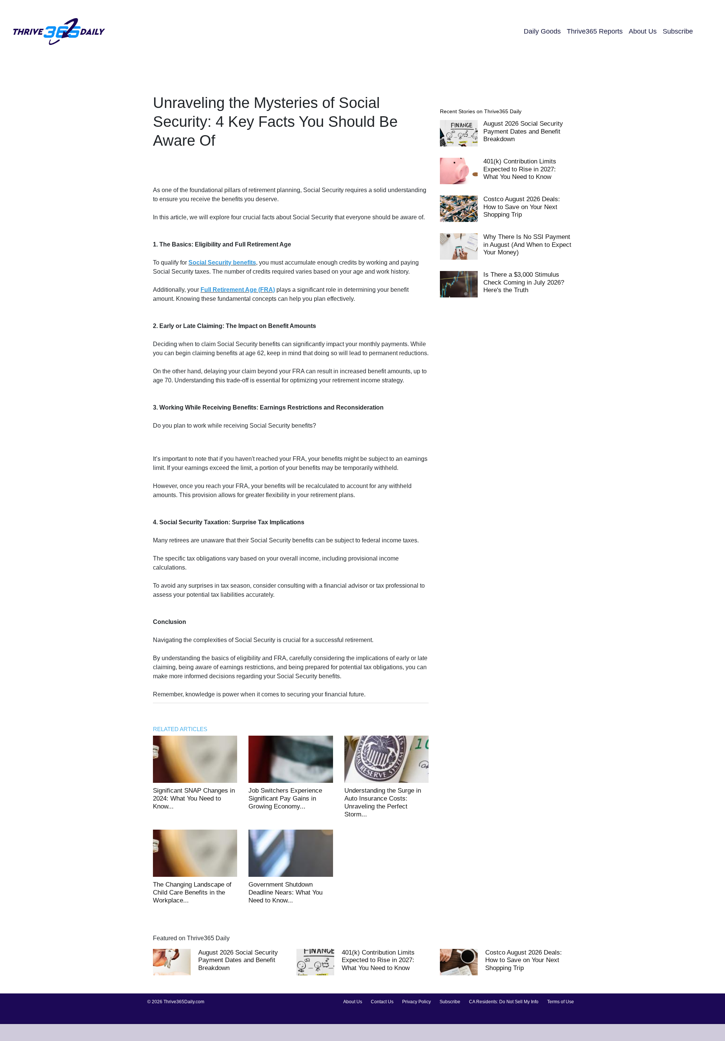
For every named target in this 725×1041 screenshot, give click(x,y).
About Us (643, 31)
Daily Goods (542, 31)
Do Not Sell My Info (518, 1001)
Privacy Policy (416, 1001)
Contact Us (382, 1001)
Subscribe (678, 31)
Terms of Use (560, 1001)
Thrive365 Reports (595, 31)
